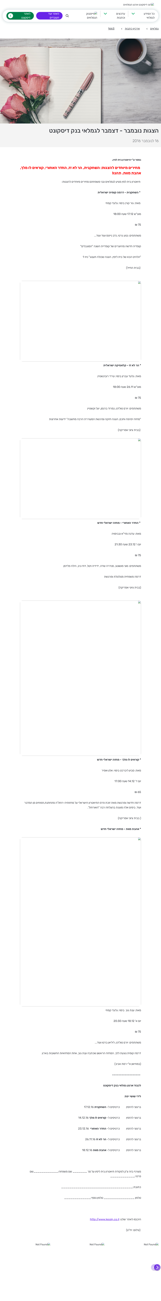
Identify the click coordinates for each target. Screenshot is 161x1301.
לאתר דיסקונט (25, 15)
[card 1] (135, 1267)
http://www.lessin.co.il (104, 1219)
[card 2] (81, 1267)
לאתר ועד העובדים (53, 15)
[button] (157, 1267)
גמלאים (154, 28)
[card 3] (26, 1267)
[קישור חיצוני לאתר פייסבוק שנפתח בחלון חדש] (87, 16)
